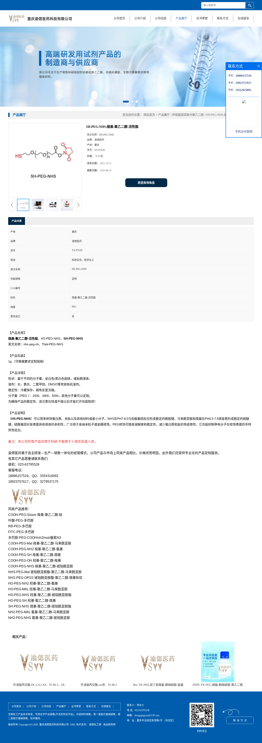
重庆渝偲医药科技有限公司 (54, 724)
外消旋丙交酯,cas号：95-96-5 (99, 684)
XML (73, 724)
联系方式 (222, 18)
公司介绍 (140, 18)
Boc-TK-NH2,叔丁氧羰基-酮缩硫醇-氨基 (158, 684)
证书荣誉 (202, 18)
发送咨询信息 (146, 182)
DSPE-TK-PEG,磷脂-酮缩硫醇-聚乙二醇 (218, 684)
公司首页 (119, 18)
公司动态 (160, 18)
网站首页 (149, 114)
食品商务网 (109, 724)
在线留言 (243, 18)
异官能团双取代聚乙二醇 (188, 114)
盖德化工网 (95, 724)
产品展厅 (181, 18)
